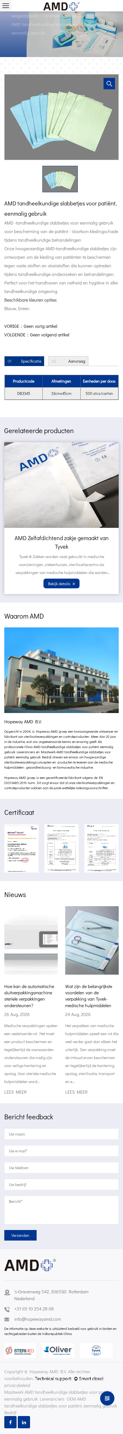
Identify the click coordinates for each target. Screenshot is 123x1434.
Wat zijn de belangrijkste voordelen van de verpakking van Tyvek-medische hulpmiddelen (88, 995)
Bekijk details (59, 583)
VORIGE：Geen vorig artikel (30, 326)
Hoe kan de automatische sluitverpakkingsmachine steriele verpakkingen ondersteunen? (29, 995)
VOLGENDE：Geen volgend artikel (36, 335)
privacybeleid (17, 1385)
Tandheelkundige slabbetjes (70, 16)
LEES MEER (15, 1092)
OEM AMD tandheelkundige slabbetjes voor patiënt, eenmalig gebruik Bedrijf (60, 1405)
